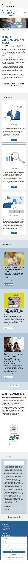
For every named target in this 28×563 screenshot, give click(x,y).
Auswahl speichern (14, 549)
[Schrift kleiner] (11, 7)
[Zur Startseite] (9, 12)
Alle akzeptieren (14, 551)
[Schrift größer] (9, 7)
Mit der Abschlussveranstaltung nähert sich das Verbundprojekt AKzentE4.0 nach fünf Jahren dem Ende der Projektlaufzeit (13, 358)
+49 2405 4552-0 (6, 0)
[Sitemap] (16, 7)
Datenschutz (11, 559)
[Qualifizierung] (14, 204)
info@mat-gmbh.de (7, 2)
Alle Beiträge (14, 385)
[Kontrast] (13, 7)
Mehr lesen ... (8, 284)
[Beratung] (14, 112)
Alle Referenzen (14, 508)
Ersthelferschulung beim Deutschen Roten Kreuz (14, 268)
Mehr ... (14, 139)
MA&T (3, 29)
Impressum (17, 559)
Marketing (9, 545)
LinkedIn (5, 4)
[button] (2, 23)
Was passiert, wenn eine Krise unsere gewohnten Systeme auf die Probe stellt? (13, 311)
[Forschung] (14, 156)
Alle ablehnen (14, 554)
